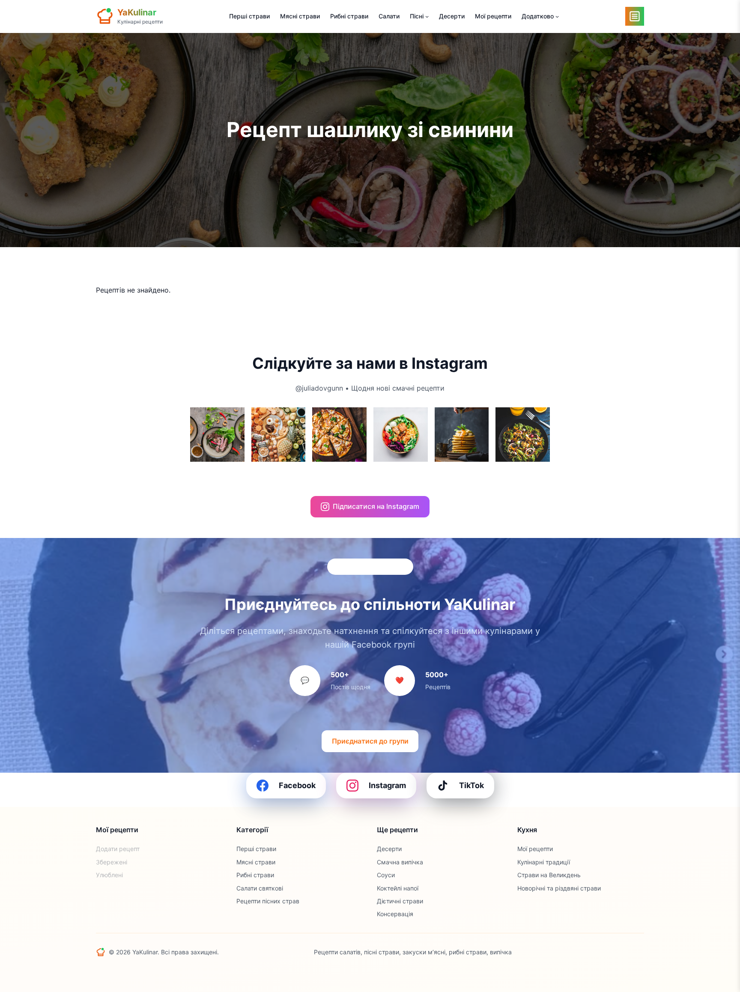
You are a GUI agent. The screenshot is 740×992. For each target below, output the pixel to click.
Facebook (297, 785)
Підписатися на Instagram (376, 506)
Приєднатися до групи (370, 741)
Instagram (387, 785)
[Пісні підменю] (427, 16)
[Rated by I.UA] (625, 952)
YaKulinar (136, 12)
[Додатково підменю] (557, 16)
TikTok (471, 785)
